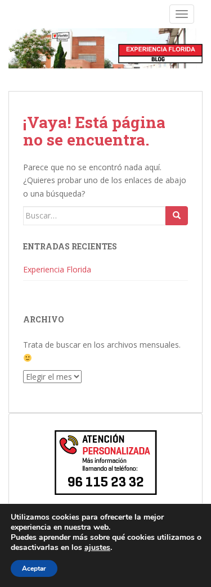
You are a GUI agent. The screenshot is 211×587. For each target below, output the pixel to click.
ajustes (97, 548)
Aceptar (34, 568)
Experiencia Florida (57, 269)
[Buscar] (176, 215)
